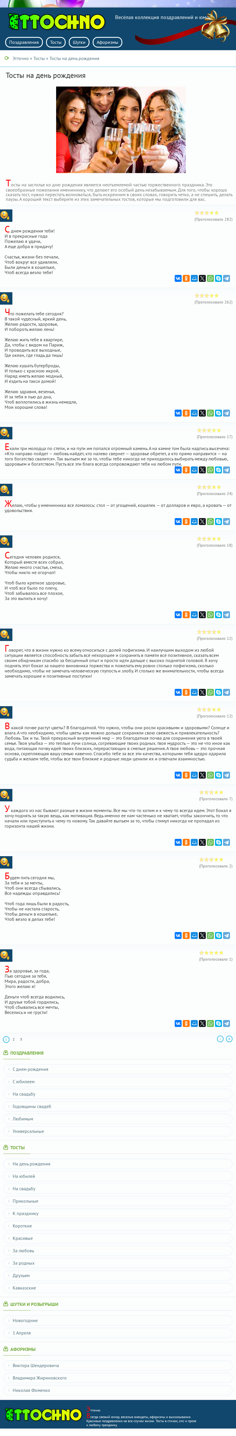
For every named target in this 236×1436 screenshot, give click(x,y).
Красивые (23, 1238)
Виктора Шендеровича (36, 1365)
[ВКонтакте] (178, 278)
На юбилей (24, 1176)
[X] (202, 278)
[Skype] (218, 278)
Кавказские (24, 1288)
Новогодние (25, 1320)
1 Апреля (22, 1333)
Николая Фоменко (31, 1390)
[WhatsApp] (210, 278)
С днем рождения (30, 1069)
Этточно (58, 21)
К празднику (25, 1213)
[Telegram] (226, 278)
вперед (229, 1039)
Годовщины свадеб (32, 1106)
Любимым (23, 1119)
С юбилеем (24, 1081)
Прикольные (25, 1201)
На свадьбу (24, 1094)
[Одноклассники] (186, 278)
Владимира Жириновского (40, 1378)
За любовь (23, 1250)
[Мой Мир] (194, 278)
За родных (24, 1263)
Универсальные (28, 1131)
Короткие (22, 1226)
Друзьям (21, 1275)
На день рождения (31, 1164)
